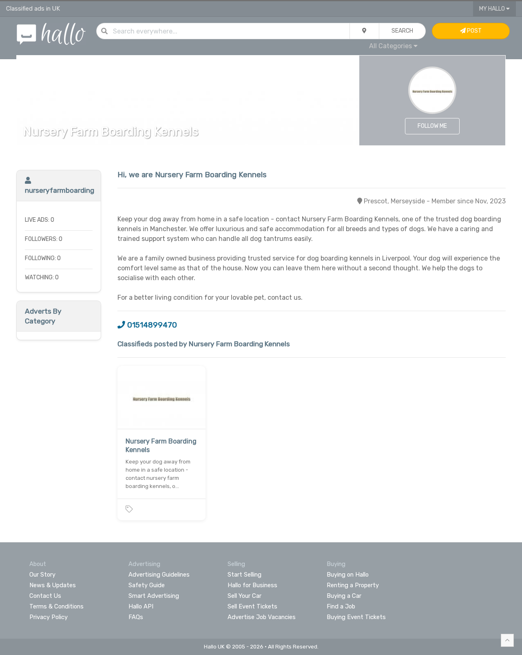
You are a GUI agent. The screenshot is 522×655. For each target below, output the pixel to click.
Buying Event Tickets (356, 617)
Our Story (42, 574)
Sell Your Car (244, 595)
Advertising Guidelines (159, 574)
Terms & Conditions (56, 606)
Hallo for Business (252, 585)
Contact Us (45, 595)
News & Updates (52, 585)
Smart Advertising (153, 595)
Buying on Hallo (348, 574)
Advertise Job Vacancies (262, 617)
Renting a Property (353, 585)
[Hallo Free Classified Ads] (51, 33)
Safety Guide (146, 585)
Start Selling (244, 574)
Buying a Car (344, 595)
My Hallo (492, 8)
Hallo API (140, 606)
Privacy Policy (48, 617)
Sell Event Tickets (252, 606)
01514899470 (151, 325)
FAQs (135, 617)
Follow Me (432, 126)
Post (474, 30)
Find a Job (341, 606)
